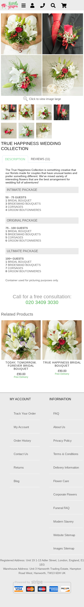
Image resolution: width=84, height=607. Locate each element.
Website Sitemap (64, 535)
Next (76, 351)
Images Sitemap (63, 548)
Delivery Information (66, 467)
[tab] (15, 159)
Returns (19, 467)
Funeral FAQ (61, 508)
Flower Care (61, 481)
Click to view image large (45, 99)
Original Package (22, 220)
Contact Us (21, 454)
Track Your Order (25, 413)
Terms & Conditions (65, 454)
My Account (21, 427)
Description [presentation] (15, 159)
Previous (5, 351)
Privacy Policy (62, 440)
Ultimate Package (22, 251)
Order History (22, 440)
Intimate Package (22, 189)
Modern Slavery (63, 521)
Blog (16, 481)
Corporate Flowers (65, 494)
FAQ (56, 413)
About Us (59, 427)
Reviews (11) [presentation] (40, 159)
